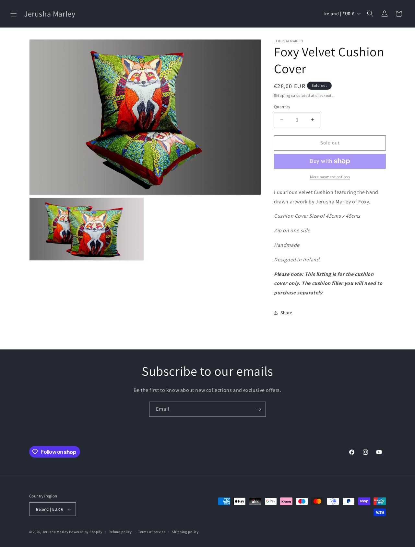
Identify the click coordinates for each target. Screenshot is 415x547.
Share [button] (286, 312)
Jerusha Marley (55, 532)
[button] (13, 13)
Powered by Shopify (85, 532)
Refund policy (120, 532)
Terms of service (151, 532)
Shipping (282, 95)
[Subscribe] (258, 409)
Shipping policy (185, 532)
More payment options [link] (330, 176)
